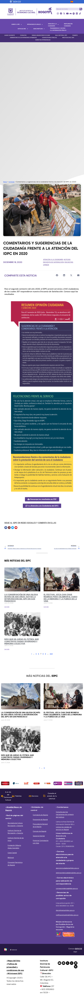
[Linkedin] (77, 13)
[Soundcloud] (70, 13)
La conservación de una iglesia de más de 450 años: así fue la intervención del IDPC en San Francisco (21, 597)
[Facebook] (61, 13)
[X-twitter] (64, 13)
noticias (11, 182)
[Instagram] (58, 13)
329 (51, 654)
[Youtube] (67, 13)
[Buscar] (81, 9)
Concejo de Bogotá (39, 831)
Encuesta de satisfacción (53, 262)
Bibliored (11, 858)
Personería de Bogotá (40, 819)
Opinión (46, 265)
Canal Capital (12, 853)
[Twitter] (12, 527)
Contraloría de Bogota (40, 815)
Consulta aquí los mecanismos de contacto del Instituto (65, 814)
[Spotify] (74, 13)
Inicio (5, 182)
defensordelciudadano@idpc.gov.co (68, 873)
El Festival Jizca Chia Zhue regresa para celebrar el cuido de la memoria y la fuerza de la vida (60, 597)
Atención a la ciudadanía (53, 259)
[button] (56, 275)
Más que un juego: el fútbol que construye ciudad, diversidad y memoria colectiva (21, 641)
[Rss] (75, 966)
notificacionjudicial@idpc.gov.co (67, 915)
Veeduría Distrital (39, 836)
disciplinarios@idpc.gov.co (65, 910)
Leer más (6, 607)
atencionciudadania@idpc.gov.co (67, 868)
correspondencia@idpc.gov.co (67, 888)
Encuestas (69, 262)
